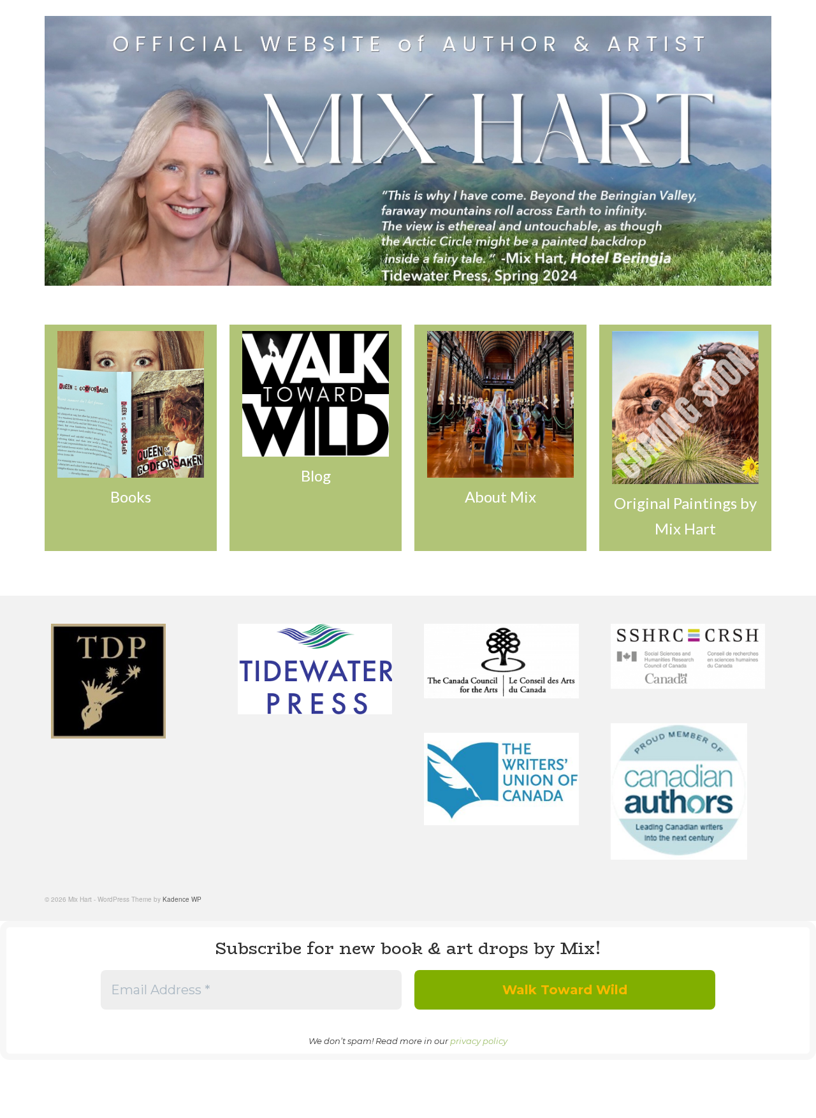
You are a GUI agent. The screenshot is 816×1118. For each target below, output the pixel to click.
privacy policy (478, 1041)
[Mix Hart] (408, 151)
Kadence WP (182, 899)
